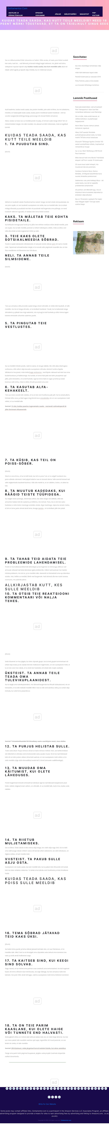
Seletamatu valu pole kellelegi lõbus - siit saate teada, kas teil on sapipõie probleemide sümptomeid (89, 182)
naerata (40, 508)
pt (85, 1088)
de (10, 1088)
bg (17, 1088)
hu (48, 1088)
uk (59, 1097)
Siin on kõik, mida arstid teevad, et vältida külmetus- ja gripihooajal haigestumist (87, 118)
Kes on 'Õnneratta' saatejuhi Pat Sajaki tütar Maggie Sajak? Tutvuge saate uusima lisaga (88, 201)
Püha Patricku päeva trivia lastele (86, 81)
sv (106, 1088)
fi (34, 1088)
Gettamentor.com (66, 1120)
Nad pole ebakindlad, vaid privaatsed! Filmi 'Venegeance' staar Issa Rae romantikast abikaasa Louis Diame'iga (88, 109)
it (54, 1088)
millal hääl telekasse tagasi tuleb (86, 72)
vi (56, 1097)
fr (37, 1088)
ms (72, 1088)
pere (53, 244)
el (27, 1088)
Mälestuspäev (70, 14)
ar (14, 1088)
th (49, 1097)
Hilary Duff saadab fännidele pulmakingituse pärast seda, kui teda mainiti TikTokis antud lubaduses (88, 134)
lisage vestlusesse (35, 372)
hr (44, 1088)
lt (64, 1088)
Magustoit (84, 14)
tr (52, 1097)
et (31, 1088)
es (7, 1088)
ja (58, 1088)
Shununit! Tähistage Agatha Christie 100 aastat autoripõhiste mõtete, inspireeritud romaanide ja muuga (89, 144)
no (78, 1088)
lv (68, 1088)
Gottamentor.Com (17, 8)
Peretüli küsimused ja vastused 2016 (88, 77)
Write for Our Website (47, 1104)
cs (21, 1088)
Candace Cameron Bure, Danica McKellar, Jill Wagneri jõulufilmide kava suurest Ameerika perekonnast (88, 173)
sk (95, 1088)
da (24, 1088)
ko (61, 1088)
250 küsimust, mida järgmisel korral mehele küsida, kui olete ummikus (38, 1048)
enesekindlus (44, 398)
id (51, 1088)
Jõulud (58, 14)
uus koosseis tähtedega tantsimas (87, 85)
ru (92, 1088)
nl (75, 1088)
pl (82, 1088)
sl (99, 1088)
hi (41, 1088)
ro (89, 1088)
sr (102, 1088)
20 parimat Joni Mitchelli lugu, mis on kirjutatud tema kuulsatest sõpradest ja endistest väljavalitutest (88, 192)
